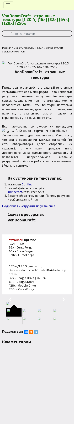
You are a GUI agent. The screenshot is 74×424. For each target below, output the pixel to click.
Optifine (27, 184)
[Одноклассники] (31, 332)
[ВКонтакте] (26, 332)
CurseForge (25, 247)
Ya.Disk (41, 278)
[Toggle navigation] (8, 4)
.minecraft (15, 192)
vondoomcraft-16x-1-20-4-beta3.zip (41, 270)
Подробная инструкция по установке (28, 206)
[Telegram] (36, 332)
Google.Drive (25, 278)
